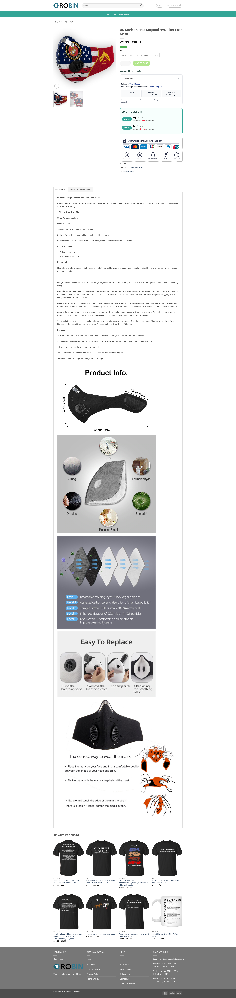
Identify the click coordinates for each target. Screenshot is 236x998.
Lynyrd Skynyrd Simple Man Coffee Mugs (165, 935)
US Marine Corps (140, 167)
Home (56, 22)
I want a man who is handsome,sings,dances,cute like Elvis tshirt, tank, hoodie (133, 882)
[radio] (124, 55)
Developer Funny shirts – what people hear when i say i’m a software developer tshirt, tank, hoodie (67, 936)
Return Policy (125, 969)
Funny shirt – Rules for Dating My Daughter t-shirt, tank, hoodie (66, 881)
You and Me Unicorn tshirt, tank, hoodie (101, 934)
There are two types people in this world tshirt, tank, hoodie (134, 935)
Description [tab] (60, 190)
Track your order (121, 14)
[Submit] (141, 5)
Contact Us (124, 979)
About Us (91, 964)
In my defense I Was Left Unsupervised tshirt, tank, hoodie (166, 881)
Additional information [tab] (80, 190)
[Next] (112, 58)
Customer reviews (127, 983)
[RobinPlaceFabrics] (65, 5)
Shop (109, 14)
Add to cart (141, 63)
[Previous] (58, 58)
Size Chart (124, 964)
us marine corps (128, 171)
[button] (159, 6)
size (121, 50)
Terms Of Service (94, 979)
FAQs (122, 960)
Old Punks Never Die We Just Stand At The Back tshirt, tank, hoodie (100, 881)
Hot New (68, 22)
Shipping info (126, 974)
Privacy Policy (93, 974)
